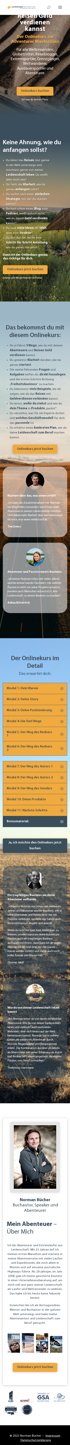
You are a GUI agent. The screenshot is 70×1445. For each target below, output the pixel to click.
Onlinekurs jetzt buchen (25, 269)
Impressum (53, 1435)
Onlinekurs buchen (35, 91)
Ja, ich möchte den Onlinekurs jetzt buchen (35, 845)
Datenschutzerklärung (36, 1440)
